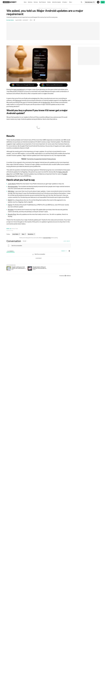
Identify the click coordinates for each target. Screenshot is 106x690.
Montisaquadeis (13, 186)
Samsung (18, 100)
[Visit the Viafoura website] (68, 275)
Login (102, 2)
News (25, 2)
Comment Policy (47, 237)
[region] (38, 258)
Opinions (30, 2)
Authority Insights (56, 2)
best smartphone (19, 89)
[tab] (10, 251)
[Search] (81, 2)
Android (8, 230)
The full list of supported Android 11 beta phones (41, 159)
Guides (49, 2)
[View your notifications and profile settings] (69, 250)
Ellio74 (10, 200)
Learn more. (65, 8)
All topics (64, 2)
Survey (11, 230)
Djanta (10, 205)
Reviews (36, 2)
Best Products (42, 2)
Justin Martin (12, 184)
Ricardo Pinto (12, 214)
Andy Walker (11, 20)
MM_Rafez (11, 191)
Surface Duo (46, 102)
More (70, 2)
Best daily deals (89, 2)
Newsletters (14, 228)
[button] (53, 2)
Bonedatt (11, 209)
